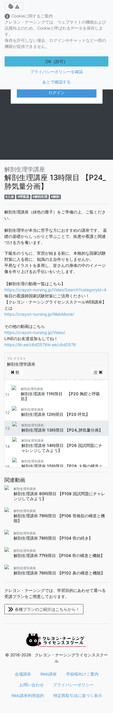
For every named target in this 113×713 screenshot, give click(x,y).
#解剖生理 (40, 197)
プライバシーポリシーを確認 (56, 71)
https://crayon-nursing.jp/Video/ (34, 332)
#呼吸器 (23, 197)
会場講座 (23, 673)
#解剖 (55, 197)
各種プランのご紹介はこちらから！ (47, 609)
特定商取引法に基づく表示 (77, 695)
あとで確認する (56, 81)
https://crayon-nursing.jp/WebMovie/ (39, 314)
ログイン (56, 92)
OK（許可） (56, 61)
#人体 (10, 197)
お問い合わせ (31, 684)
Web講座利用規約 (27, 695)
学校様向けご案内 (82, 673)
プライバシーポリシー (73, 684)
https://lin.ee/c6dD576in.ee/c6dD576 (40, 344)
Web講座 (48, 673)
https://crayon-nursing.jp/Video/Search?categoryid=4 (55, 289)
